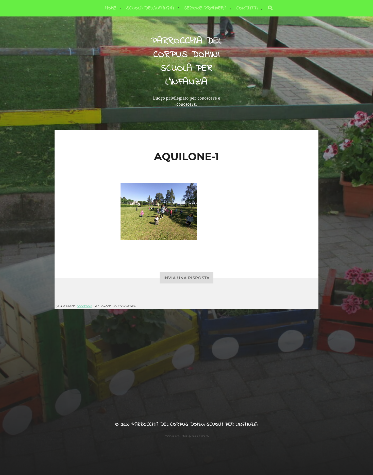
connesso (84, 306)
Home (110, 8)
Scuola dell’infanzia (150, 8)
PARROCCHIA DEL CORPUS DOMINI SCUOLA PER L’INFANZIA (186, 61)
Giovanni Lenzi (198, 436)
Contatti (247, 8)
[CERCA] (270, 8)
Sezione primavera (205, 8)
